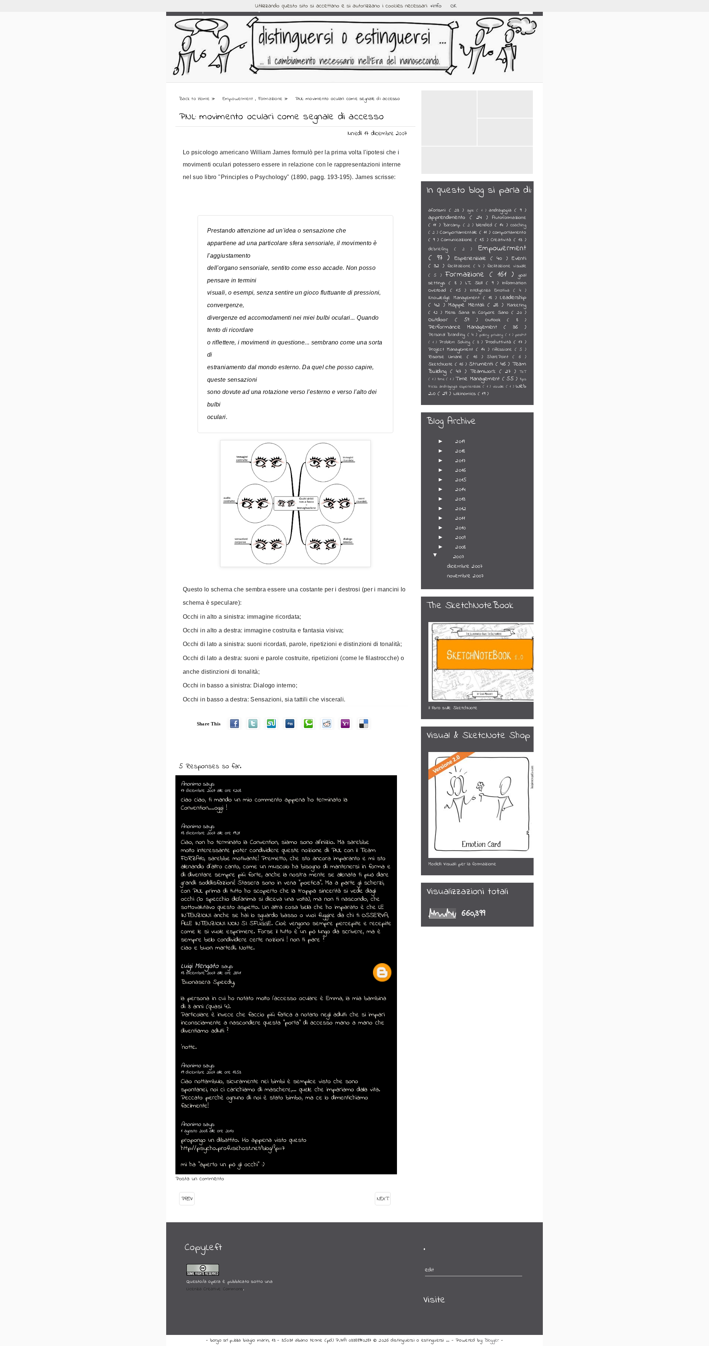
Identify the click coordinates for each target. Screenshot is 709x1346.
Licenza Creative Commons (214, 1289)
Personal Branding (447, 335)
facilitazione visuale (506, 266)
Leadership (513, 297)
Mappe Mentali (467, 305)
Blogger (492, 1340)
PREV (186, 1198)
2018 (460, 451)
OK (454, 5)
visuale (499, 386)
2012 (460, 508)
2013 (460, 499)
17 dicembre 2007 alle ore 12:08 (211, 790)
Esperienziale (472, 258)
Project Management (452, 349)
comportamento (509, 232)
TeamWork (484, 371)
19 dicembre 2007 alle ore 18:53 (211, 1072)
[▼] (444, 556)
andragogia (501, 210)
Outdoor (441, 319)
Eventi (519, 258)
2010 (460, 527)
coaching (518, 225)
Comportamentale (459, 232)
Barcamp (453, 225)
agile (472, 210)
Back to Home (195, 99)
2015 (460, 479)
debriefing (441, 249)
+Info (436, 5)
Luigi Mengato (201, 966)
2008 (460, 547)
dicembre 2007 (465, 566)
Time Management (478, 378)
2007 (458, 556)
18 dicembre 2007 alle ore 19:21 (210, 833)
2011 (460, 518)
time (442, 379)
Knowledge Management (455, 298)
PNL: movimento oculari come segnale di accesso (281, 117)
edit (429, 1270)
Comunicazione (458, 240)
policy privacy (492, 335)
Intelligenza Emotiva (491, 290)
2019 (460, 441)
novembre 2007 (465, 575)
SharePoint (500, 357)
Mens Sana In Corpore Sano (478, 312)
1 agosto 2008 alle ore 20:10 (207, 1130)
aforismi (438, 210)
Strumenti (482, 364)
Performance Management (466, 327)
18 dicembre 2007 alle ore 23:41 (211, 972)
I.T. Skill (475, 283)
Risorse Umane (447, 357)
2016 (460, 470)
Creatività (502, 240)
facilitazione (460, 266)
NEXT (382, 1198)
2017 (460, 460)
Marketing (516, 305)
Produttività (499, 342)
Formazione (271, 99)
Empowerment (239, 99)
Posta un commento (199, 1178)
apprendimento (449, 217)
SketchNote (441, 364)
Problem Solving (456, 342)
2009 (460, 537)
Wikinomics (465, 394)
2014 (460, 489)
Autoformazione (509, 218)
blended (485, 225)
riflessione (503, 349)
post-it (520, 335)
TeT (523, 372)
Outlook (496, 320)
